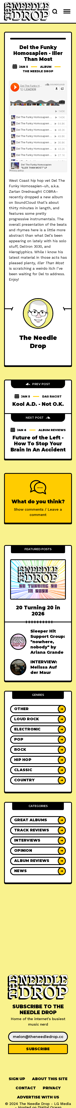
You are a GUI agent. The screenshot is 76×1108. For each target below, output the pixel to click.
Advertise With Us (38, 1097)
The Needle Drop (38, 71)
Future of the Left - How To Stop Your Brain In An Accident (38, 444)
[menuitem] (17, 1079)
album (45, 67)
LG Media (62, 1103)
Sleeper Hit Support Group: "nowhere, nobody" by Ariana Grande (47, 642)
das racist (52, 396)
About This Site (49, 1079)
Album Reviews (52, 430)
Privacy (52, 1088)
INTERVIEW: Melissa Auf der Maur (43, 667)
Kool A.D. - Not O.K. (38, 404)
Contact (26, 1088)
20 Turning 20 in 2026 (38, 610)
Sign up (17, 1079)
